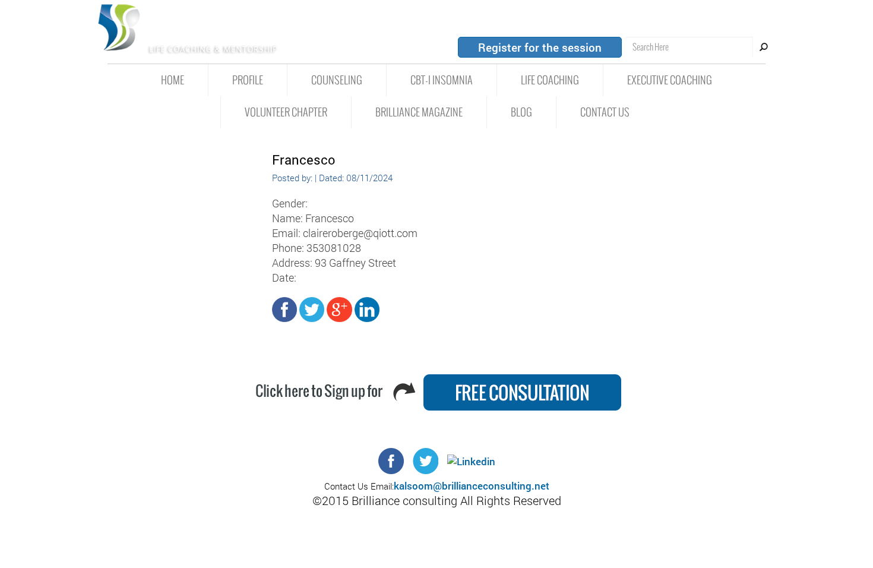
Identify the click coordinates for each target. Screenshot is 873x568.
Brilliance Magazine (419, 112)
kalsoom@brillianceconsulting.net (471, 486)
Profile (247, 80)
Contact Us (605, 112)
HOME (172, 80)
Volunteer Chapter (286, 112)
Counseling (336, 80)
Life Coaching (550, 80)
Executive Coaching (669, 80)
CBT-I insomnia (441, 80)
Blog (521, 112)
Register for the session (540, 47)
